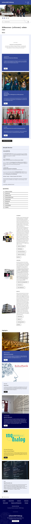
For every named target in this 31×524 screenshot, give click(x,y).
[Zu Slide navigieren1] (4, 18)
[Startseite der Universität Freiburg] (8, 2)
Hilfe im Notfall (5, 502)
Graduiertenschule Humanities (21, 276)
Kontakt (4, 500)
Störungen (26, 502)
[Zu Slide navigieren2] (6, 18)
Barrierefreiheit (11, 500)
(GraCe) (23, 277)
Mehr (6, 68)
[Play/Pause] (3, 18)
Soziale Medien (15, 521)
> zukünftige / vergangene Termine (8, 184)
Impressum (19, 500)
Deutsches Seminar (7, 14)
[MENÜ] (28, 2)
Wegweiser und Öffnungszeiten (16, 502)
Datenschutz (26, 500)
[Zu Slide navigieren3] (8, 18)
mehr (4, 157)
